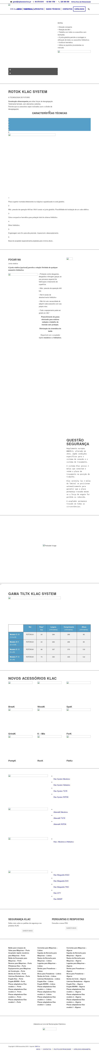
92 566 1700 (50, 1)
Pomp (12, 760)
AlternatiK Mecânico (61, 812)
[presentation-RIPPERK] (49, 737)
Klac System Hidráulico (62, 785)
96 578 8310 (39, 1)
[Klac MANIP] (54, 896)
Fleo (70, 760)
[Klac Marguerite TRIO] (54, 884)
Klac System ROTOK (61, 797)
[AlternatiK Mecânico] (54, 809)
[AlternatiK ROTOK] (54, 821)
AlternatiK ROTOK (60, 824)
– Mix (41, 733)
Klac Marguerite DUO (61, 881)
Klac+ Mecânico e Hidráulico (64, 842)
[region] (33, 49)
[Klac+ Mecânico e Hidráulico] (54, 839)
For (69, 733)
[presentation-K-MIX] (49, 710)
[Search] (89, 9)
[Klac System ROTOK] (54, 794)
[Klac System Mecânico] (54, 776)
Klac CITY (57, 893)
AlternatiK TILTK (59, 818)
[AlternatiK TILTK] (54, 815)
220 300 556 (65, 1)
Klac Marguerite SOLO (61, 875)
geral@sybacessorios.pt (21, 1)
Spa (69, 706)
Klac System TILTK (60, 791)
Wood (41, 706)
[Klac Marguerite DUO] (54, 878)
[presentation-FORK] (79, 710)
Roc (40, 760)
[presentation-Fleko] (79, 737)
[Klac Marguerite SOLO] (54, 872)
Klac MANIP (58, 899)
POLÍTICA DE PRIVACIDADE (82, 2)
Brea (11, 706)
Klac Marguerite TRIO (61, 887)
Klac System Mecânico (62, 779)
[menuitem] (80, 2)
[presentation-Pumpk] (20, 737)
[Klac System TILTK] (54, 788)
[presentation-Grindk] (20, 710)
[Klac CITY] (54, 890)
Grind (12, 733)
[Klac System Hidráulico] (54, 782)
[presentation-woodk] (49, 683)
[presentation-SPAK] (79, 683)
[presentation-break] (20, 683)
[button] (33, 69)
